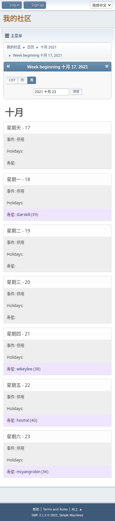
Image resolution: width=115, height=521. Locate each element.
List (12, 80)
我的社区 (17, 18)
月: (23, 80)
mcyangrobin (28, 471)
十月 (14, 112)
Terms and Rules (55, 509)
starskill (23, 214)
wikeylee (24, 369)
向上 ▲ (77, 509)
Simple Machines (71, 515)
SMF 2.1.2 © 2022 (45, 515)
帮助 (36, 509)
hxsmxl (23, 420)
